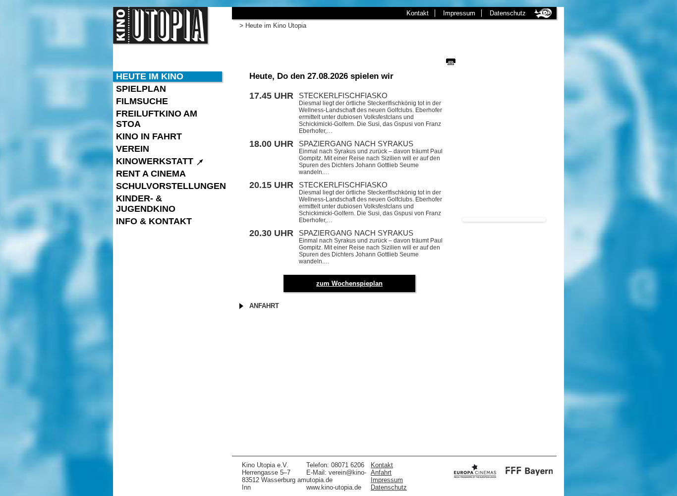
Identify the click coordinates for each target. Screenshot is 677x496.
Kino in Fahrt (149, 136)
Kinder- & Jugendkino (145, 203)
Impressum (459, 13)
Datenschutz (508, 13)
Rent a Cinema (151, 174)
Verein (132, 149)
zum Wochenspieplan (349, 283)
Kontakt (417, 13)
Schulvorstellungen (169, 186)
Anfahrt (264, 306)
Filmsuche (142, 101)
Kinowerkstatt (160, 161)
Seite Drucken (451, 61)
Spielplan (141, 89)
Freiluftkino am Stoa (156, 119)
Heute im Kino (149, 76)
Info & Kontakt (154, 221)
